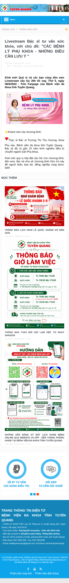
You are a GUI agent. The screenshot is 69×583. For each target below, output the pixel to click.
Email (19, 66)
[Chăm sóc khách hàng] (16, 473)
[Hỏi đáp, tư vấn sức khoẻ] (51, 473)
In (11, 66)
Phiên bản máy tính (21, 573)
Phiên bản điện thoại (47, 573)
